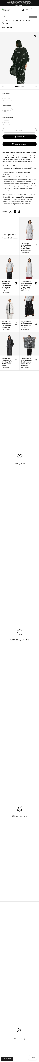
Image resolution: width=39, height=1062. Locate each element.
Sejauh (6, 17)
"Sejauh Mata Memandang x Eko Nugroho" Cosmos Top (10, 314)
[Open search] (23, 10)
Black (9, 111)
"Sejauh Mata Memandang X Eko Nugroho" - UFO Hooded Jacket (10, 351)
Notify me (21, 136)
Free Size (7, 99)
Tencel (6, 123)
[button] (16, 86)
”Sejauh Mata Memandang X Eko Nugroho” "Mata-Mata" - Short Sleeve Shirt (10, 275)
